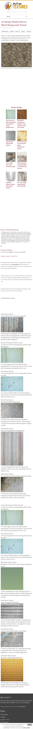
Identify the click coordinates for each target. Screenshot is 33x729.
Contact (2, 717)
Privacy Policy (4, 722)
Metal (2, 562)
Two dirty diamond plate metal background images (16, 476)
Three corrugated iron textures (10, 602)
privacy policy (26, 727)
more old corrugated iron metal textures (12, 430)
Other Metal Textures (7, 27)
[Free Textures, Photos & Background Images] (16, 9)
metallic (17, 31)
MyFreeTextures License (8, 298)
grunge (12, 31)
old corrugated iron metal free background (13, 316)
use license (22, 706)
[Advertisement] (16, 88)
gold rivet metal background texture (11, 657)
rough (23, 31)
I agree (29, 724)
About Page (3, 714)
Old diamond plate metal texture (10, 402)
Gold (2, 656)
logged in (11, 252)
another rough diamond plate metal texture (13, 631)
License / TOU (4, 719)
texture (29, 31)
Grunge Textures (5, 343)
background (5, 31)
